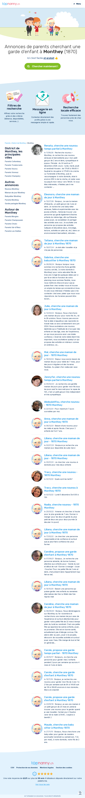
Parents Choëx (11, 224)
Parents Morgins (11, 216)
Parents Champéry (12, 176)
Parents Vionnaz (11, 172)
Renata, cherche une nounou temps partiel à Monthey (61, 147)
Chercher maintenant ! (45, 66)
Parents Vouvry (11, 169)
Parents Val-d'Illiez (12, 227)
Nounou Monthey (12, 189)
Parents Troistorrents (13, 165)
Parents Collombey (13, 161)
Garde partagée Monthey (15, 203)
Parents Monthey (12, 200)
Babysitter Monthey (13, 196)
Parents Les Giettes (13, 231)
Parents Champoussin (14, 220)
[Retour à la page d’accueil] (11, 3)
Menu (78, 4)
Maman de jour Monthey (15, 192)
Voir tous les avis (42, 784)
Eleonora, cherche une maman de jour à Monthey (61, 196)
